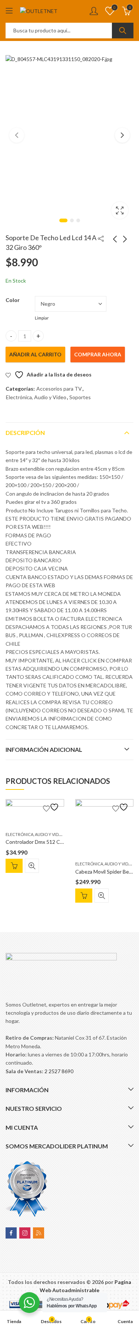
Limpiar (42, 317)
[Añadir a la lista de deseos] (52, 807)
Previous (16, 135)
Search (122, 30)
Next (122, 135)
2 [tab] (72, 220)
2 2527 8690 (58, 1071)
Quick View (32, 866)
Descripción (25, 432)
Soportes (80, 397)
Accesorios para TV (59, 388)
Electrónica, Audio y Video (36, 397)
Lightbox (119, 210)
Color (13, 300)
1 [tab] (63, 220)
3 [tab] (78, 220)
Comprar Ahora (97, 354)
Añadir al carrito (35, 354)
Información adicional (44, 749)
